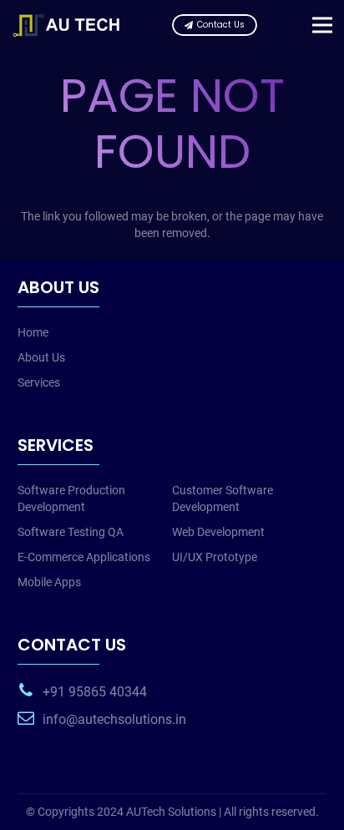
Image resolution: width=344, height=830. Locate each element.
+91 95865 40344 (95, 692)
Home (33, 332)
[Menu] (322, 25)
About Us (41, 357)
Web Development (218, 532)
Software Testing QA (71, 532)
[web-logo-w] (69, 25)
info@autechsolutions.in (114, 719)
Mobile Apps (49, 582)
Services (39, 382)
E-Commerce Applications (84, 557)
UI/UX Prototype (214, 557)
